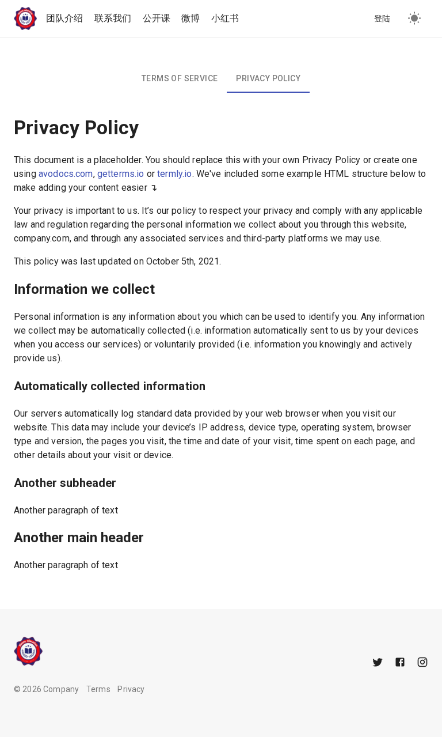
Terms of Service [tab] (180, 78)
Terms (98, 689)
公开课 (156, 18)
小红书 (225, 18)
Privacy (130, 689)
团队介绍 (64, 18)
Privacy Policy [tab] (268, 78)
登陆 (382, 18)
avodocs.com (66, 173)
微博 (190, 18)
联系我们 (113, 18)
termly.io (174, 173)
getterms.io (120, 173)
